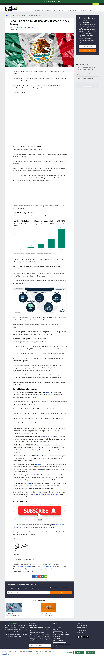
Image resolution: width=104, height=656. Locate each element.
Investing (33, 27)
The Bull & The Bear (24, 566)
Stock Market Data (57, 631)
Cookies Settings (69, 652)
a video (32, 375)
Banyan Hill (46, 1)
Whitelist (55, 647)
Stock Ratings (39, 10)
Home (6, 15)
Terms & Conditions (58, 640)
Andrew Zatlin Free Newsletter (61, 634)
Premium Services (51, 10)
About (54, 625)
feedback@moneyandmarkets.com (46, 494)
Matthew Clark (18, 27)
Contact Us (56, 649)
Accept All (90, 652)
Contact (91, 10)
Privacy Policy (56, 636)
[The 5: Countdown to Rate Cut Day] (48, 607)
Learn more (18, 636)
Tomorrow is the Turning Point (85, 78)
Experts (83, 10)
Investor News (13, 15)
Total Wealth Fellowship (55, 1)
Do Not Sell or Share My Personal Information (61, 644)
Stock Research (57, 629)
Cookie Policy (56, 638)
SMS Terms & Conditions (59, 642)
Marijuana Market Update (48, 566)
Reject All (79, 652)
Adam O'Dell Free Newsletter (60, 632)
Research (61, 10)
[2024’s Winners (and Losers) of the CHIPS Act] (14, 607)
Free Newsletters (72, 10)
